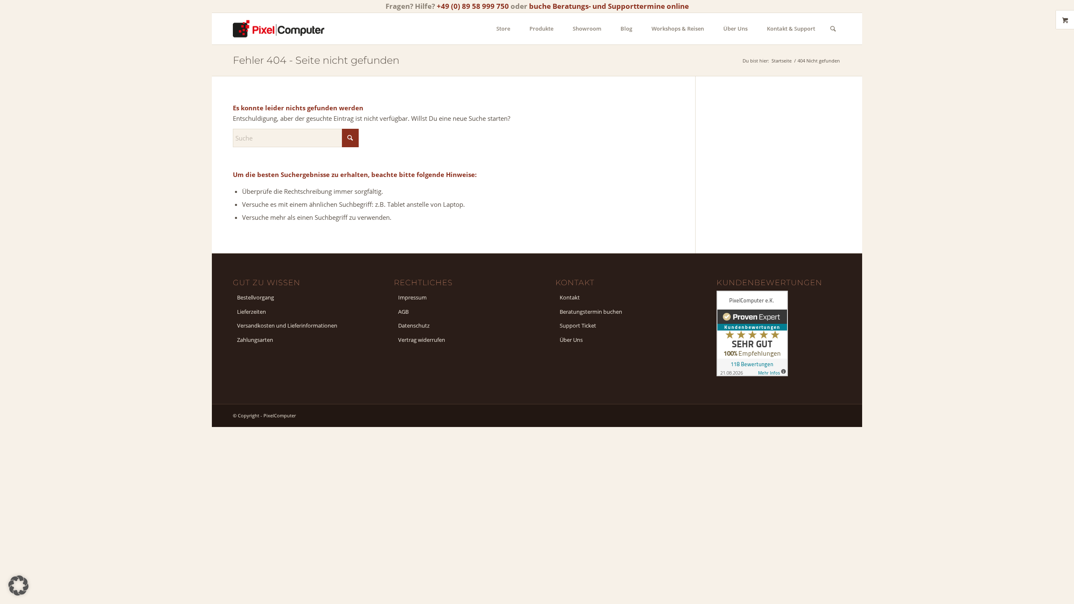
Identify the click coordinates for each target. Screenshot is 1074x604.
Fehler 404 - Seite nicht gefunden (316, 60)
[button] (18, 585)
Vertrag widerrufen (421, 340)
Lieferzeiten (251, 311)
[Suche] (833, 28)
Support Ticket (578, 325)
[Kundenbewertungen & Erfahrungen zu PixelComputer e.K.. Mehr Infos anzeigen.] (752, 374)
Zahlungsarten (255, 340)
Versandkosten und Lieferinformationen (287, 325)
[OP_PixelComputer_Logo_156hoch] (278, 28)
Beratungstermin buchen (591, 311)
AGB (403, 311)
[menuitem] (503, 28)
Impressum (412, 297)
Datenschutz (414, 325)
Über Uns (571, 340)
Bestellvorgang (255, 297)
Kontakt (570, 297)
